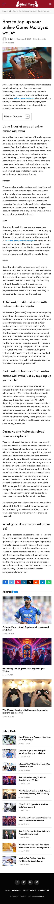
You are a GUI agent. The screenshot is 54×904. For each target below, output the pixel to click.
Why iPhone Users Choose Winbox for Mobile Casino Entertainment (35, 819)
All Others (12, 11)
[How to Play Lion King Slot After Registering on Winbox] (27, 651)
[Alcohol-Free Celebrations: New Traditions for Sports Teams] (9, 861)
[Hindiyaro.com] (27, 4)
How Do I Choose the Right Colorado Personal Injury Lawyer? (34, 832)
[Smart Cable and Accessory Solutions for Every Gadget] (9, 740)
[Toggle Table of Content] (26, 116)
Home (5, 11)
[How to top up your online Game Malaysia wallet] (27, 63)
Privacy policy (29, 890)
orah (42, 896)
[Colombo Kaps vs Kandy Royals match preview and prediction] (27, 610)
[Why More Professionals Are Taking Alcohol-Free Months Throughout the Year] (9, 847)
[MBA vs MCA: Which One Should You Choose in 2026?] (9, 767)
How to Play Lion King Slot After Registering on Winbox (24, 670)
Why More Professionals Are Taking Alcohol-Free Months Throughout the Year (34, 847)
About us (16, 890)
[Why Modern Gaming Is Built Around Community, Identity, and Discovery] (27, 693)
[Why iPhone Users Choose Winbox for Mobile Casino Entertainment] (9, 821)
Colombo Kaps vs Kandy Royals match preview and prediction (26, 628)
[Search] (50, 4)
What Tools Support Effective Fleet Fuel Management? (33, 805)
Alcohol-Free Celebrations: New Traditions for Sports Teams (32, 859)
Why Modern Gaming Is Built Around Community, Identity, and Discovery (25, 711)
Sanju (12, 39)
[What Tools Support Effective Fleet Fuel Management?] (9, 807)
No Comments (40, 39)
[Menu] (4, 4)
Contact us (43, 890)
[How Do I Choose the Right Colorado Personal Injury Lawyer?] (9, 834)
